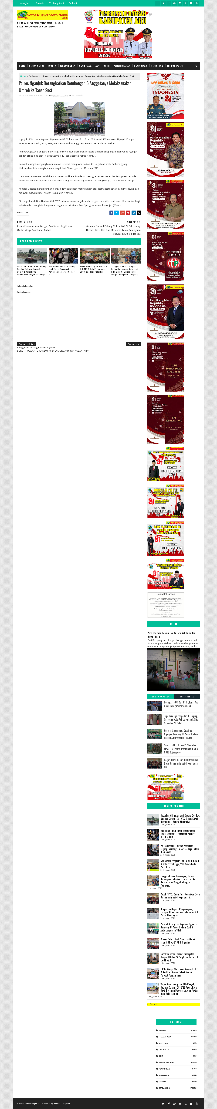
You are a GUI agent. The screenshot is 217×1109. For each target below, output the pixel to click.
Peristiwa (157, 65)
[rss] (185, 3)
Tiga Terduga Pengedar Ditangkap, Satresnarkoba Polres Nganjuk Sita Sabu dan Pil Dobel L (181, 719)
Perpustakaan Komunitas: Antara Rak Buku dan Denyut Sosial (171, 635)
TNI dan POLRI (175, 65)
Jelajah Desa (67, 65)
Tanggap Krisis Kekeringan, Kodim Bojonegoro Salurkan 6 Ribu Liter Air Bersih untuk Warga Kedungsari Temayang (125, 270)
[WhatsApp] (157, 1103)
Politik (162, 1081)
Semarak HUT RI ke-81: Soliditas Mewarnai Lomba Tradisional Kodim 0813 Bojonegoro (181, 748)
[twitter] (163, 3)
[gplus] (174, 3)
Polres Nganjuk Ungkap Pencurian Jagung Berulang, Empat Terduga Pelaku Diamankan (179, 849)
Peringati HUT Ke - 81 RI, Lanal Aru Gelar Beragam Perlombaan (181, 704)
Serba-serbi (35, 76)
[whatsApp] (157, 3)
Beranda (39, 3)
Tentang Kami (56, 3)
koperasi (163, 1043)
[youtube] (196, 3)
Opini (106, 65)
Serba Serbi (36, 65)
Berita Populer (160, 696)
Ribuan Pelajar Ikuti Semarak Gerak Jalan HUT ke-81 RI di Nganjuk (177, 940)
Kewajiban (25, 3)
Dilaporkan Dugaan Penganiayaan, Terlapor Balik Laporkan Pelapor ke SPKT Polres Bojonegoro (180, 912)
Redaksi (73, 3)
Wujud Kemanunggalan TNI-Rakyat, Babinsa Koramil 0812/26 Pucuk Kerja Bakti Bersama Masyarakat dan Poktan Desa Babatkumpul (179, 989)
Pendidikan (140, 65)
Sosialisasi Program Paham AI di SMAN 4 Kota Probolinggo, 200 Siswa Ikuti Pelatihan (94, 269)
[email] (191, 3)
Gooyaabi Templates (62, 1103)
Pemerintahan (121, 65)
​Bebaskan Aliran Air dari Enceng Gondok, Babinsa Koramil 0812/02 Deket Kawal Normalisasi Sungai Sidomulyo (32, 270)
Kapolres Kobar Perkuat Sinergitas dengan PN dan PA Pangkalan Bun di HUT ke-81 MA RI (180, 957)
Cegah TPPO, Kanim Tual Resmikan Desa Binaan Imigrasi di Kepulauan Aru (181, 763)
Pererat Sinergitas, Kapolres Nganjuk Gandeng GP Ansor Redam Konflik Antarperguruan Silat (181, 734)
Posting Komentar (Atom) (43, 347)
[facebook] (168, 3)
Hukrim (52, 65)
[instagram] (180, 3)
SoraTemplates (33, 1103)
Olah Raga (85, 65)
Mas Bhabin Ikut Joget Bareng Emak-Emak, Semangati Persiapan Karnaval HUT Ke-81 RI (62, 270)
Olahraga (164, 1049)
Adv (97, 65)
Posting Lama (133, 344)
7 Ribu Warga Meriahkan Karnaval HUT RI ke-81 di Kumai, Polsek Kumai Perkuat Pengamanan (179, 972)
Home (22, 65)
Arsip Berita (187, 696)
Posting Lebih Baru (26, 344)
